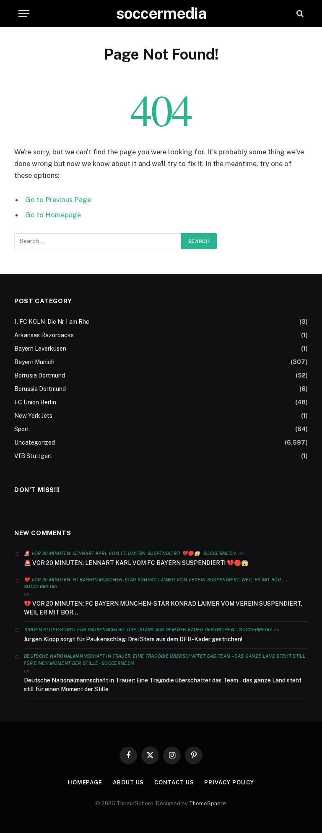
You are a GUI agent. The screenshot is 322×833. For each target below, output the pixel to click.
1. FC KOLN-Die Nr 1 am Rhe (51, 321)
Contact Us (174, 782)
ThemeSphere (207, 803)
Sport (21, 429)
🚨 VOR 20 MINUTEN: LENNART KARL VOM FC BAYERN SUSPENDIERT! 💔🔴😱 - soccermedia (130, 553)
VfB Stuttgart (33, 456)
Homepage (85, 782)
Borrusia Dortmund (39, 375)
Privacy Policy (229, 782)
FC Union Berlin (35, 402)
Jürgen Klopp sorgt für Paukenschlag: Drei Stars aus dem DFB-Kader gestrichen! (133, 639)
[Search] (299, 13)
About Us (128, 782)
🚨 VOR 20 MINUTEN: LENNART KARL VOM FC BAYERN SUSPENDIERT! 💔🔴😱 (136, 563)
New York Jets (33, 415)
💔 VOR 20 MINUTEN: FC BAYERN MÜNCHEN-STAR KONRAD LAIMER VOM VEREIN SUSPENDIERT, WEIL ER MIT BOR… (163, 608)
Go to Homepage (53, 215)
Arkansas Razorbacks (44, 335)
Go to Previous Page (58, 199)
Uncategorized (34, 442)
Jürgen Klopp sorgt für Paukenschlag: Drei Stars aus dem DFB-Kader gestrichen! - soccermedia (148, 629)
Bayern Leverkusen (40, 348)
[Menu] (23, 13)
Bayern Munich (34, 362)
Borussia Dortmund (40, 388)
